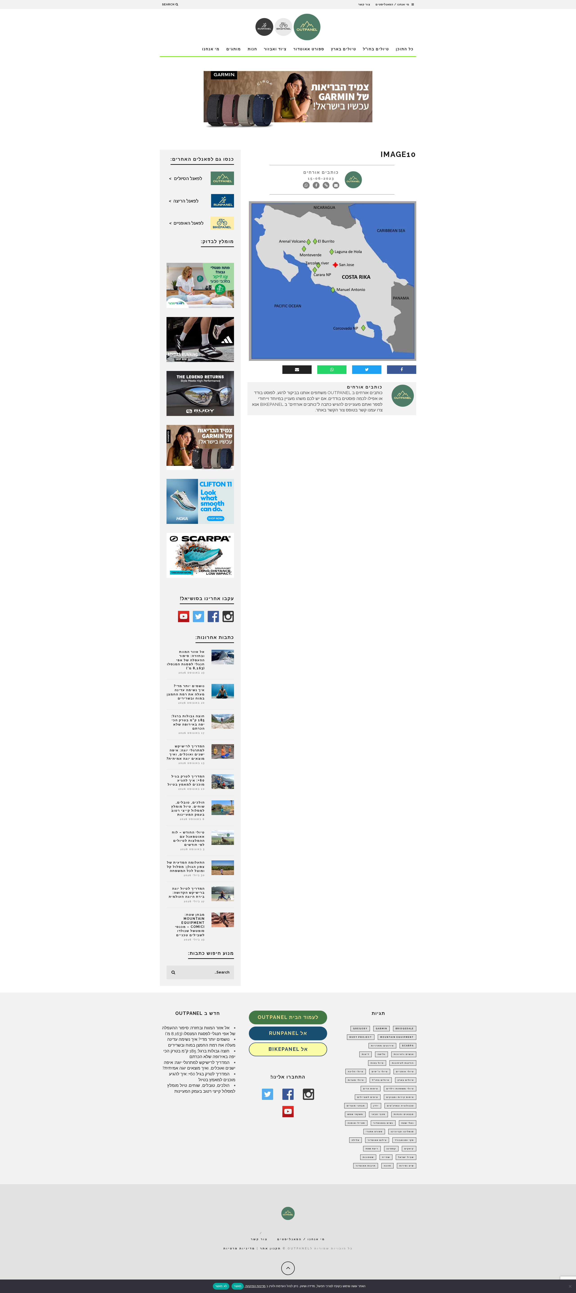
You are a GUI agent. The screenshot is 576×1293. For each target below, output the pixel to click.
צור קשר (364, 4)
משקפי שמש (355, 1114)
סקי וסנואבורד (404, 1140)
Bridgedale (405, 1028)
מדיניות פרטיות (239, 1248)
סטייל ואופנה (356, 1123)
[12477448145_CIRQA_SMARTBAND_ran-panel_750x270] (288, 100)
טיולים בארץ (343, 49)
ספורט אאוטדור (308, 49)
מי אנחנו (211, 49)
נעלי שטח (407, 1123)
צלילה (355, 1140)
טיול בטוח (377, 1063)
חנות (252, 49)
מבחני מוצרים (356, 1106)
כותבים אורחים (321, 172)
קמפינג (391, 1149)
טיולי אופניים (405, 1071)
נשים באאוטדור (383, 1123)
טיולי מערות (356, 1080)
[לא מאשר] (570, 1286)
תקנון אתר (270, 1248)
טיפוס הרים (370, 1089)
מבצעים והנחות (404, 1114)
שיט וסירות (406, 1166)
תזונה (387, 1166)
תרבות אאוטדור (366, 1166)
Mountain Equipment (397, 1037)
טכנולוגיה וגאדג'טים (400, 1106)
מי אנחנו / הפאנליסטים (392, 4)
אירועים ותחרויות (382, 1046)
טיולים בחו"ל (376, 49)
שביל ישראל (406, 1157)
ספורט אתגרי (374, 1131)
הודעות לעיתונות (403, 1063)
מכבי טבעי (378, 1114)
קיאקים (409, 1149)
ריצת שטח (372, 1149)
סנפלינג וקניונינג (402, 1131)
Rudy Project (360, 1037)
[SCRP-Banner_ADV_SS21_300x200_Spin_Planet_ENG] (200, 554)
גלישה (381, 1054)
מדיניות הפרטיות (255, 1286)
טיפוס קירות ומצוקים (400, 1097)
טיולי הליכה (355, 1071)
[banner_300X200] (200, 500)
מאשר (237, 1286)
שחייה (386, 1157)
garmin (381, 1028)
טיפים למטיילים (367, 1097)
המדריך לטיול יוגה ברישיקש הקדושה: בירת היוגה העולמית (187, 892)
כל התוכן (405, 49)
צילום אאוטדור (377, 1140)
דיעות (365, 1054)
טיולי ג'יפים (380, 1071)
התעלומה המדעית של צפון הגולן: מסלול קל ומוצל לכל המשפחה (186, 866)
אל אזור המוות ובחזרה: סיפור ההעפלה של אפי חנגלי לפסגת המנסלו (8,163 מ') (186, 660)
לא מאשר (221, 1286)
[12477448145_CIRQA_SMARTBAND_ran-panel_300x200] (200, 446)
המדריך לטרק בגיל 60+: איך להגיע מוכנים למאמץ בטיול (186, 780)
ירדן (376, 1106)
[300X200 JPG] (200, 339)
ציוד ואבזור (275, 49)
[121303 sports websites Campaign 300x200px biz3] (200, 284)
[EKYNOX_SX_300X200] (200, 393)
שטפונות (368, 1157)
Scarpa (408, 1046)
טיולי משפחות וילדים (400, 1089)
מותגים (233, 49)
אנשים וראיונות (404, 1054)
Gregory (360, 1028)
